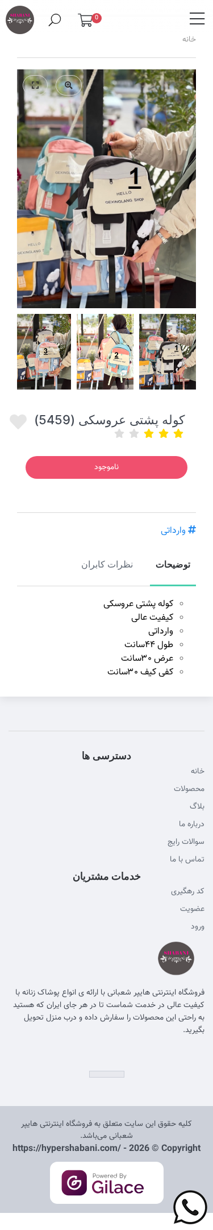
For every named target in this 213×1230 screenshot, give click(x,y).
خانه (189, 40)
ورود (197, 927)
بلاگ (197, 807)
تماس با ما (187, 860)
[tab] (173, 570)
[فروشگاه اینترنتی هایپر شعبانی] (20, 15)
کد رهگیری (187, 891)
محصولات (189, 789)
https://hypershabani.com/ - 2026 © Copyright (106, 1149)
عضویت (192, 909)
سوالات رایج (186, 842)
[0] (85, 23)
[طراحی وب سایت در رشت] (106, 1195)
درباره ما (191, 824)
